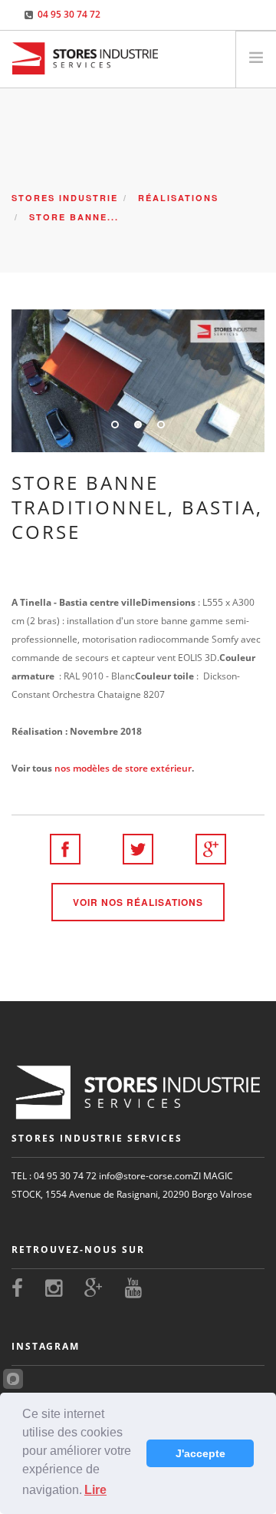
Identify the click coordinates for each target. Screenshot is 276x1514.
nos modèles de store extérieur (123, 768)
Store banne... (74, 217)
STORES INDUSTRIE (65, 197)
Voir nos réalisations (138, 902)
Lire (95, 1489)
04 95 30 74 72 (69, 14)
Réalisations (178, 197)
